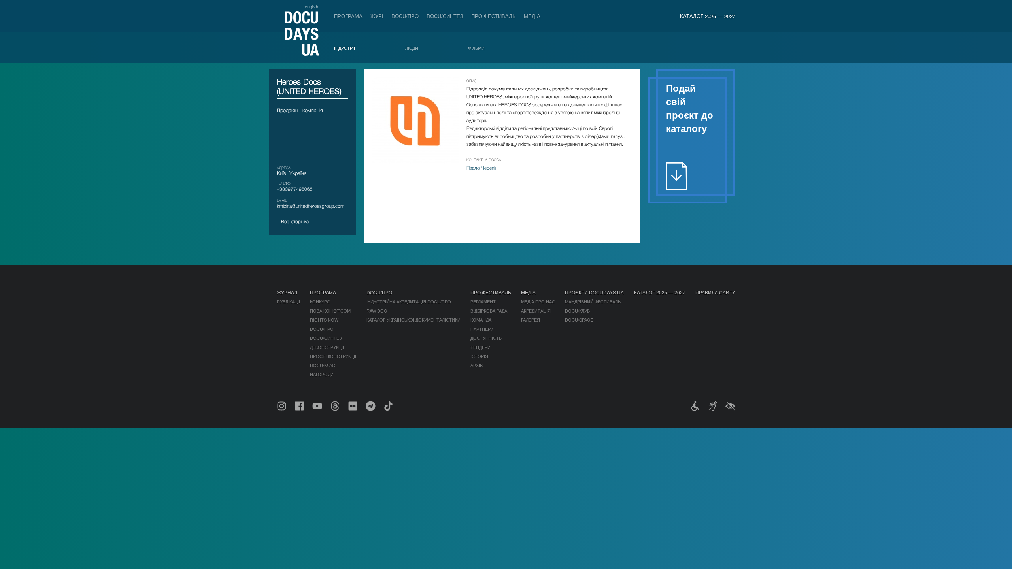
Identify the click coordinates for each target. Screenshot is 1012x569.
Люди (411, 48)
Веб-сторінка (295, 221)
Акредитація (536, 310)
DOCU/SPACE (579, 320)
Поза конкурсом (330, 310)
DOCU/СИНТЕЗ (445, 16)
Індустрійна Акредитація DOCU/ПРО (408, 301)
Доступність (486, 338)
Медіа (532, 16)
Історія (479, 356)
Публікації (288, 301)
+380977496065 (295, 189)
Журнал (287, 292)
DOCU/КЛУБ (577, 310)
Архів (476, 365)
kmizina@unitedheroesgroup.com (310, 206)
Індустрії (344, 48)
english (311, 6)
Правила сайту (715, 292)
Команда (480, 320)
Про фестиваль (493, 16)
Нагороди (322, 374)
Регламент (483, 301)
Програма (348, 16)
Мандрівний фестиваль (593, 301)
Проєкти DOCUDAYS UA (594, 292)
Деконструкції (327, 347)
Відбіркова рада (488, 310)
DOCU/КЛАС (322, 365)
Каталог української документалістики (413, 320)
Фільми (476, 48)
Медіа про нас (538, 301)
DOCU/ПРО (405, 16)
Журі (376, 16)
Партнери (482, 329)
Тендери (480, 347)
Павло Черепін (481, 168)
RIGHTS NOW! (325, 320)
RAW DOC (376, 310)
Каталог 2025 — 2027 (707, 16)
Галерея (530, 320)
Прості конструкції (333, 356)
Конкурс (320, 301)
